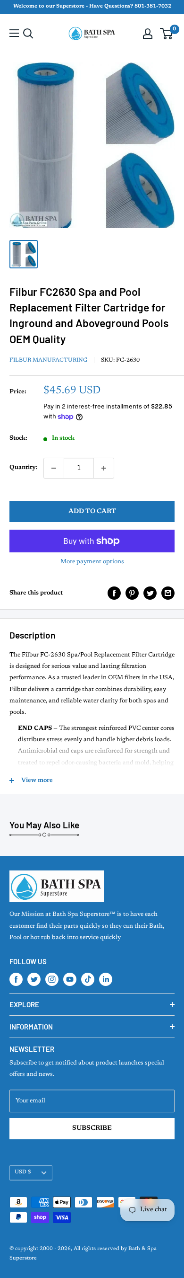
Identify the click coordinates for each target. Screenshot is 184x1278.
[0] (167, 33)
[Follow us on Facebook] (16, 979)
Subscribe (92, 1128)
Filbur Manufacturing (48, 360)
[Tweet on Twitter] (150, 593)
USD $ (23, 1172)
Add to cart (92, 511)
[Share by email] (168, 593)
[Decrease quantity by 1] (54, 468)
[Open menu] (14, 33)
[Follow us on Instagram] (52, 979)
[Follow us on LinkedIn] (105, 979)
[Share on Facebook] (114, 593)
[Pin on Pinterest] (132, 593)
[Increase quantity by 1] (104, 468)
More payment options (92, 562)
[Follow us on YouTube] (69, 979)
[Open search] (28, 33)
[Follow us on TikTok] (87, 979)
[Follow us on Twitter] (34, 979)
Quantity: (23, 467)
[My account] (147, 33)
